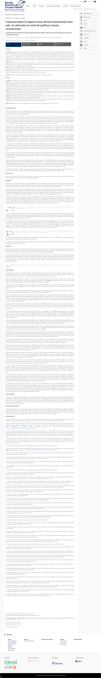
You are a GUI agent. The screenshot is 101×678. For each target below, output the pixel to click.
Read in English (87, 17)
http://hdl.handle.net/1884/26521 (65, 552)
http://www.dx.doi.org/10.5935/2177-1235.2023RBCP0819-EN (21, 40)
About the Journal (12, 641)
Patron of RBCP (11, 648)
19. (6, 502)
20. (6, 507)
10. (6, 465)
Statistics (41, 44)
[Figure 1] (10, 208)
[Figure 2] (10, 232)
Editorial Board (11, 644)
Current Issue (63, 641)
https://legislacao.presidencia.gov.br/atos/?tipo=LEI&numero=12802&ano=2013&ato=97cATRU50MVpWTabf (47, 435)
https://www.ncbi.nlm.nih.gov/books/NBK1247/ (45, 450)
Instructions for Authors (53, 6)
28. (6, 540)
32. (6, 555)
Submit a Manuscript (29, 641)
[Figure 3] (10, 266)
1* (13, 37)
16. (6, 490)
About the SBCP (12, 642)
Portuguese (91, 1)
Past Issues (63, 642)
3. (6, 431)
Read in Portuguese (88, 13)
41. (6, 594)
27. (6, 535)
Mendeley (86, 38)
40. (6, 589)
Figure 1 (56, 203)
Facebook (86, 45)
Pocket (85, 41)
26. (6, 531)
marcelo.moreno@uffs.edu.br (12, 619)
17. (6, 494)
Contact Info (11, 650)
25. (6, 527)
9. (6, 461)
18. (6, 498)
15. (7, 485)
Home (28, 6)
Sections (10, 645)
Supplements (63, 644)
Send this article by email (89, 31)
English (82, 1)
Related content (59, 44)
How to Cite (86, 34)
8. (6, 457)
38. (6, 581)
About (34, 6)
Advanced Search (75, 6)
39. (6, 585)
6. (6, 448)
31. (6, 551)
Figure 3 (15, 258)
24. (6, 522)
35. (6, 568)
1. (6, 419)
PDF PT (85, 20)
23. (6, 520)
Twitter (85, 48)
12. (6, 472)
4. (6, 438)
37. (6, 577)
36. (6, 572)
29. (6, 544)
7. (6, 452)
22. (6, 515)
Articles (65, 6)
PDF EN (85, 24)
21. (6, 511)
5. (6, 446)
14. (6, 481)
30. (6, 547)
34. (6, 564)
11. (6, 470)
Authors (41, 6)
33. (6, 559)
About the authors (26, 44)
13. (6, 477)
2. (6, 423)
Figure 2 (56, 227)
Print (85, 27)
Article (8, 43)
